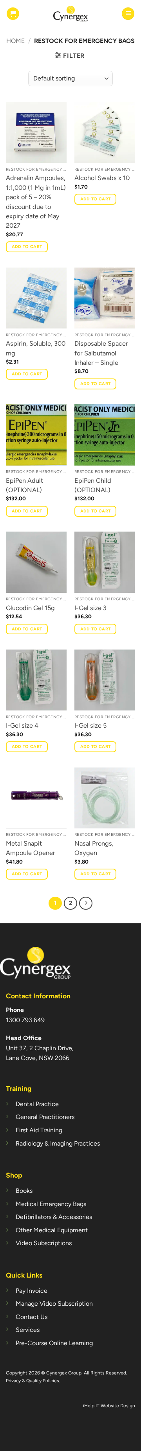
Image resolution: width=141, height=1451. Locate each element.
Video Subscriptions (44, 1243)
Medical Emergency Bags (51, 1204)
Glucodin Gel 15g (30, 608)
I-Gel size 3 (90, 608)
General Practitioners (45, 1117)
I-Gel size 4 (22, 725)
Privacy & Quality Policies (32, 1380)
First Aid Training (39, 1130)
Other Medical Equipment (52, 1230)
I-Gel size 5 (90, 725)
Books (24, 1190)
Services (28, 1329)
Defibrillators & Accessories (54, 1217)
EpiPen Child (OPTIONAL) (92, 485)
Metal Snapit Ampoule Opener (30, 848)
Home (15, 41)
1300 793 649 (25, 1020)
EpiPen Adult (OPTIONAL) (24, 485)
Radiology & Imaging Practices (58, 1143)
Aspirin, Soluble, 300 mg (35, 348)
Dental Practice (37, 1104)
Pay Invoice (31, 1290)
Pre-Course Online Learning (54, 1343)
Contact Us (31, 1317)
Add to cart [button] (27, 246)
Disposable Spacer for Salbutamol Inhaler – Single (101, 352)
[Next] (85, 903)
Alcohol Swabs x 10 (102, 178)
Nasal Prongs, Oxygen (94, 848)
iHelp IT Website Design (109, 1405)
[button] (13, 13)
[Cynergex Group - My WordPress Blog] (70, 13)
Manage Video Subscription (54, 1303)
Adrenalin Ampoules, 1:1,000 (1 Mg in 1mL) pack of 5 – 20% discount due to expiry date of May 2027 (36, 201)
